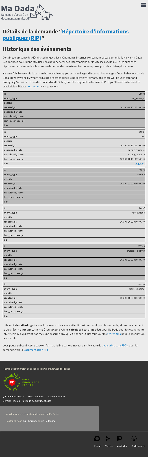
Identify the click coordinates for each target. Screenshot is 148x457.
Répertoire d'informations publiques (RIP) (66, 34)
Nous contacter (36, 396)
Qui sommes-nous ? (13, 396)
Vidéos (109, 446)
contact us (33, 86)
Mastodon (122, 446)
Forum (97, 446)
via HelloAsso (48, 420)
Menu (143, 4)
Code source (138, 446)
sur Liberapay (30, 420)
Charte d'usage (56, 396)
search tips (114, 334)
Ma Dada (27, 12)
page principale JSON (115, 345)
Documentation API (35, 350)
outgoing (139, 163)
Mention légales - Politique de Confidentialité (27, 400)
